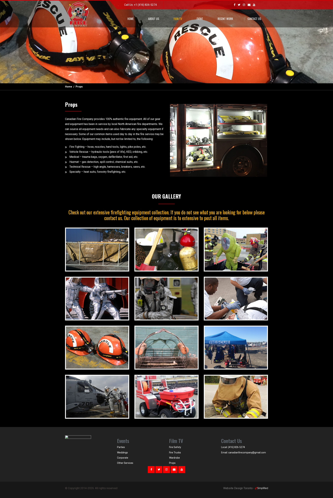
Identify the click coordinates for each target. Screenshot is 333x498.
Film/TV (178, 19)
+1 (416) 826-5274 (145, 4)
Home (130, 19)
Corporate (122, 457)
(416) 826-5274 (236, 447)
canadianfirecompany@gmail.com (247, 452)
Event (200, 19)
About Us (153, 19)
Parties (121, 447)
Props (172, 463)
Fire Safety (175, 447)
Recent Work (225, 19)
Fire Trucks (175, 452)
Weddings (122, 452)
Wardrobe (174, 457)
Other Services (125, 463)
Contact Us (254, 19)
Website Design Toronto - (239, 488)
